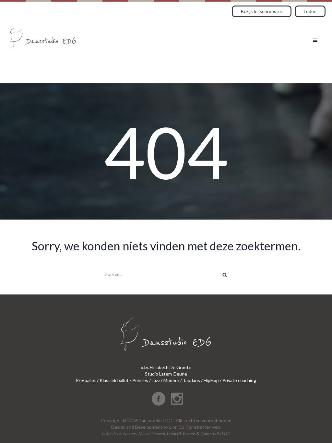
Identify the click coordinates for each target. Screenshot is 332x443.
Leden (310, 11)
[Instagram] (177, 399)
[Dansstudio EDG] (43, 35)
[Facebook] (158, 399)
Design (118, 427)
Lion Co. (177, 427)
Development (148, 427)
